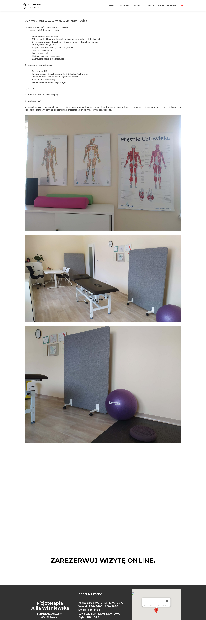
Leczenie (124, 5)
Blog (161, 5)
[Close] (167, 601)
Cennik (150, 5)
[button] (156, 610)
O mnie (112, 5)
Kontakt (172, 5)
